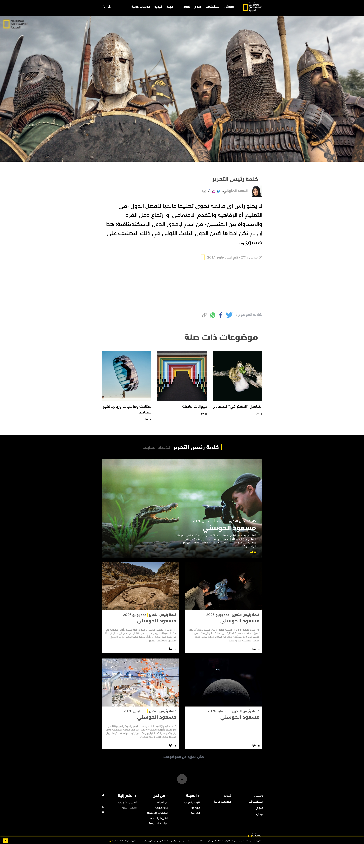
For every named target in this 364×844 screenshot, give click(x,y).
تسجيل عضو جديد (127, 802)
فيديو (158, 6)
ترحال (186, 6)
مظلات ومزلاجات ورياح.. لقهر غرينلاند (127, 409)
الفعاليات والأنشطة (157, 813)
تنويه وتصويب (192, 802)
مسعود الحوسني (229, 528)
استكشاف (213, 6)
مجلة (170, 6)
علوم (197, 6)
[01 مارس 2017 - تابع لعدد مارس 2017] (231, 251)
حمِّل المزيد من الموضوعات (183, 757)
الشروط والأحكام (159, 818)
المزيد (110, 841)
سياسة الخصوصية (158, 823)
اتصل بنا (195, 813)
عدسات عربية (140, 6)
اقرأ (257, 413)
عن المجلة (162, 802)
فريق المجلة (161, 808)
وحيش (229, 6)
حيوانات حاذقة (194, 407)
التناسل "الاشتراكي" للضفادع (237, 407)
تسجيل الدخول (129, 808)
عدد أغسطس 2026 (207, 521)
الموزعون (195, 808)
